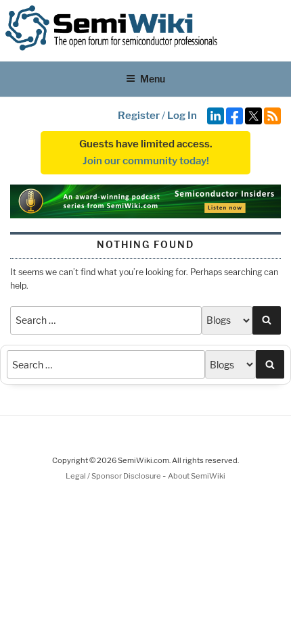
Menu (152, 78)
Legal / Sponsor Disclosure (114, 476)
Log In (182, 116)
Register (139, 116)
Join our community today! (146, 161)
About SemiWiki (196, 476)
